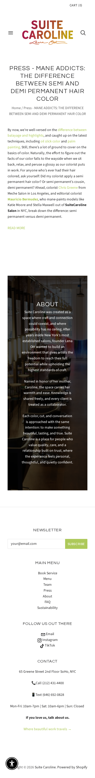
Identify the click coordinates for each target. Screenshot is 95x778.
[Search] (83, 32)
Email (49, 634)
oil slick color (50, 141)
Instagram (50, 639)
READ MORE (16, 228)
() (76, 5)
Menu (47, 578)
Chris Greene (68, 187)
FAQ (47, 602)
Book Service (47, 573)
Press (48, 590)
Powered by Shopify (72, 767)
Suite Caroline (45, 767)
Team (47, 584)
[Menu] (11, 33)
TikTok (49, 645)
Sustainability (47, 607)
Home (16, 108)
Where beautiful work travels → (47, 729)
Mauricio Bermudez (23, 199)
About (47, 596)
